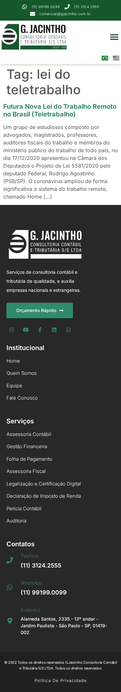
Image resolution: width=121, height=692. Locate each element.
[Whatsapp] (68, 330)
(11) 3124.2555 (41, 565)
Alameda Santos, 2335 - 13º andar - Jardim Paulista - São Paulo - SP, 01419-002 (64, 625)
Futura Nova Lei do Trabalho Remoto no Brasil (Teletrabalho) (59, 110)
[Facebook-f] (40, 330)
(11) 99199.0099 (44, 592)
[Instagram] (11, 330)
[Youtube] (26, 330)
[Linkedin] (54, 330)
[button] (114, 36)
